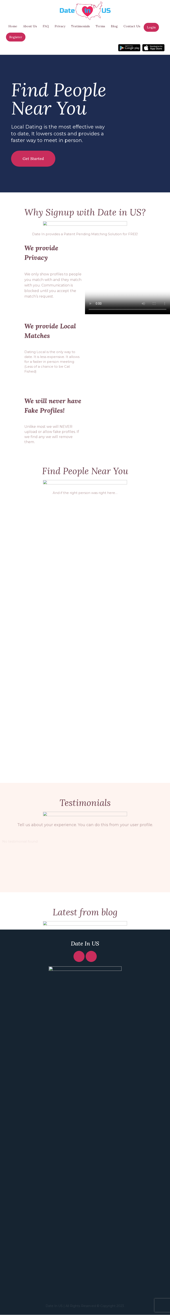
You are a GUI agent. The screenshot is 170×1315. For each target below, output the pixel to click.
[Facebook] (79, 956)
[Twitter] (91, 956)
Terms (100, 26)
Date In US (85, 943)
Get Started (33, 158)
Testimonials (80, 26)
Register (15, 37)
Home (12, 26)
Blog (114, 26)
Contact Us (132, 26)
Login (151, 27)
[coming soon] (129, 47)
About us (30, 26)
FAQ (46, 26)
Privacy (60, 26)
